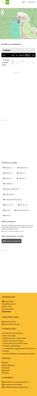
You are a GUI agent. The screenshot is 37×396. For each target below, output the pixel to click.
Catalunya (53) (9, 194)
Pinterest (6, 373)
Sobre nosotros (9, 301)
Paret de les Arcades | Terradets (13, 341)
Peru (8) (7, 210)
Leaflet (20, 38)
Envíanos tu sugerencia (12, 241)
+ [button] (2, 10)
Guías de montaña (10, 321)
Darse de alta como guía (12, 324)
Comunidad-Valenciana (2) (13, 200)
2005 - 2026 (7, 306)
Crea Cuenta (32, 2)
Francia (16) (23, 205)
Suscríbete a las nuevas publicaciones (15, 382)
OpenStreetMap (27, 38)
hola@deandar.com (10, 304)
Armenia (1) (8, 178)
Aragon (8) (21, 173)
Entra (24, 2)
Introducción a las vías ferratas (13, 333)
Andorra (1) (8, 173)
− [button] (2, 13)
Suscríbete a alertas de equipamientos (15, 387)
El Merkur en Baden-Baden (6, 62)
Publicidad (7, 312)
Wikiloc (6, 363)
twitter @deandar (9, 365)
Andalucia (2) (23, 168)
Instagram (6, 370)
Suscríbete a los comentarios (12, 385)
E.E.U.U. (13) (8, 205)
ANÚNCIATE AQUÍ (17, 72)
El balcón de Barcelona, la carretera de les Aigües (19, 354)
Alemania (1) (8, 168)
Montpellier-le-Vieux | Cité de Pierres (14, 338)
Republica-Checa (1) (23, 210)
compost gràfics (8, 309)
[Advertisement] (18, 92)
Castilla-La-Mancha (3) (11, 189)
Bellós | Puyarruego (9, 336)
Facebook (6, 368)
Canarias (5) (8, 184)
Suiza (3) (7, 215)
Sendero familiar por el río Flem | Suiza (15, 343)
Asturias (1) (22, 178)
